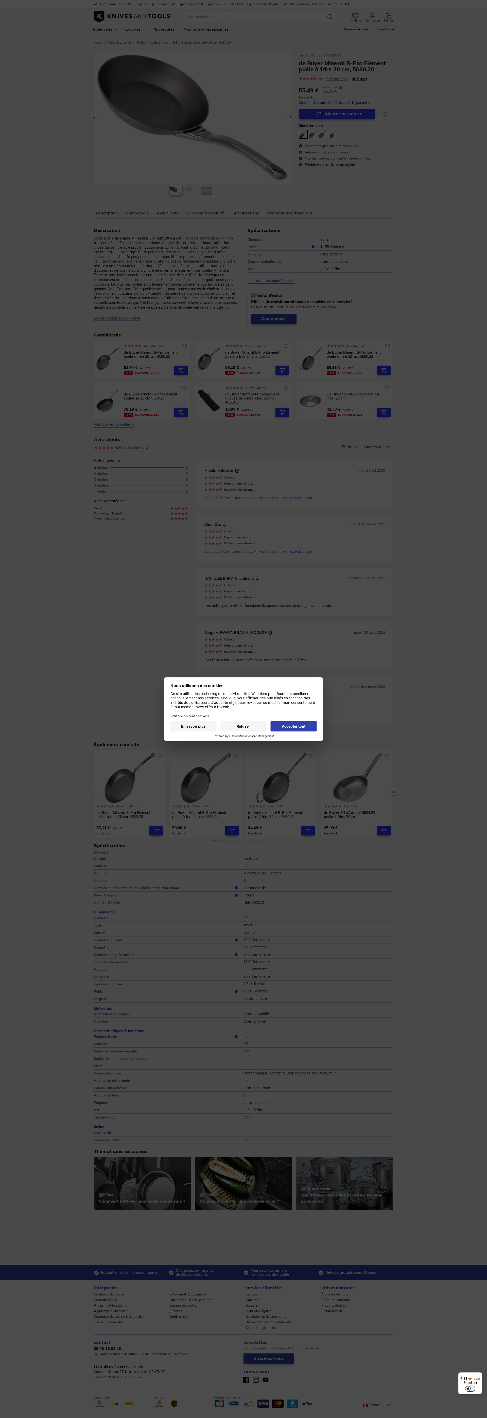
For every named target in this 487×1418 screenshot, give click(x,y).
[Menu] (479, 1375)
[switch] (470, 1389)
